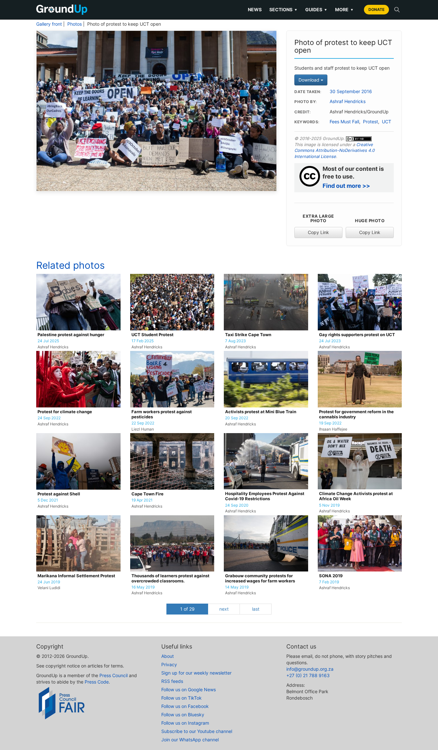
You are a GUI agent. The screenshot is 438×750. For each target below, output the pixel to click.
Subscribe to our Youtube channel (196, 731)
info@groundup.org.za (309, 669)
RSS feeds (172, 681)
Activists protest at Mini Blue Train (260, 411)
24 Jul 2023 (330, 341)
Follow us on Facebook (185, 706)
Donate (376, 9)
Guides (316, 9)
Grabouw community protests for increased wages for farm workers (260, 578)
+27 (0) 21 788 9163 (308, 675)
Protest (370, 121)
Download (310, 80)
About (167, 656)
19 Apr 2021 (142, 500)
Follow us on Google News (188, 689)
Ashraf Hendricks (348, 101)
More (344, 9)
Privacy (169, 664)
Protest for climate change (65, 411)
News (255, 9)
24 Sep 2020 (236, 505)
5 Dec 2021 (48, 500)
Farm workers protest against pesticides (161, 414)
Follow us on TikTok (181, 698)
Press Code (97, 682)
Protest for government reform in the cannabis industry (356, 414)
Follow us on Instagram (185, 723)
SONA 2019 (331, 575)
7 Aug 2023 (235, 341)
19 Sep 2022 (330, 423)
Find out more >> (346, 185)
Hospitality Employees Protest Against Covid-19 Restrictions (264, 496)
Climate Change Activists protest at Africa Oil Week (356, 496)
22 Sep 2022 (142, 423)
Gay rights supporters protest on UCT (357, 334)
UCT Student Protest (152, 334)
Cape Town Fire (147, 494)
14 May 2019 (236, 587)
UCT (386, 121)
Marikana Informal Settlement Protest (76, 575)
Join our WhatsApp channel (190, 739)
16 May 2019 (143, 587)
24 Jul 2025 (48, 341)
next (224, 609)
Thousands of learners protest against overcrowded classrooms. (170, 578)
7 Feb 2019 (329, 582)
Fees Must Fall (344, 121)
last (255, 609)
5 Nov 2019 (329, 505)
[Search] (397, 9)
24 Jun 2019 (49, 582)
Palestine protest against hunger (71, 334)
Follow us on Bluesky (182, 714)
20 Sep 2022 (236, 418)
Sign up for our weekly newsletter (196, 673)
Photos (74, 24)
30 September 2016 (351, 91)
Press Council (113, 675)
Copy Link (318, 232)
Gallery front (49, 24)
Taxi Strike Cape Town (248, 334)
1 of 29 (187, 609)
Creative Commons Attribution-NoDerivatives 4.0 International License (334, 150)
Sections (283, 9)
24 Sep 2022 (49, 418)
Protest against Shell (59, 494)
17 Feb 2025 (142, 341)
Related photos (70, 265)
